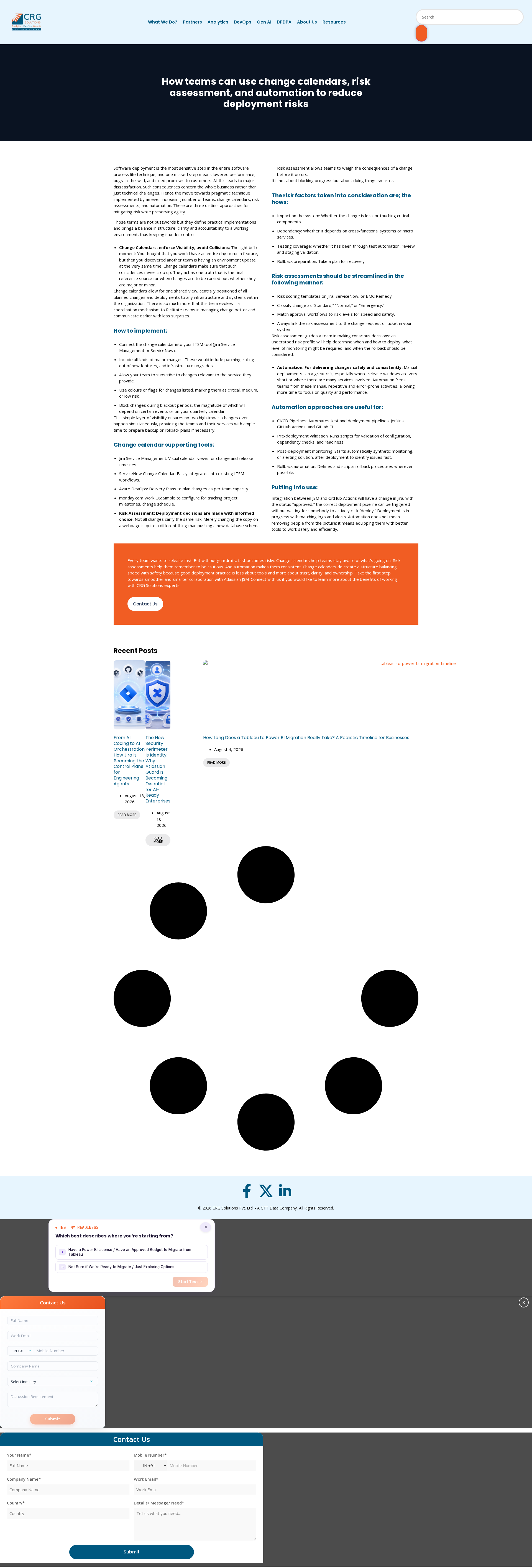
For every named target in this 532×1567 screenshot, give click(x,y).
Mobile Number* (150, 1455)
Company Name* (24, 1479)
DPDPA (284, 22)
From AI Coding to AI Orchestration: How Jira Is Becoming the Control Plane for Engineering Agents (129, 760)
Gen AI (264, 22)
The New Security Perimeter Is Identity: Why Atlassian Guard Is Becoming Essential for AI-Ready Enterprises (157, 769)
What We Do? (162, 22)
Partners (192, 22)
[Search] (421, 33)
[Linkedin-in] (285, 1191)
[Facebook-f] (247, 1191)
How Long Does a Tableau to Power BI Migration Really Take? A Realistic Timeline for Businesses (306, 737)
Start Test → (190, 1281)
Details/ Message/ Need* (159, 1503)
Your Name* (19, 1455)
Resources (334, 22)
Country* (16, 1503)
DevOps (242, 22)
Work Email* (146, 1479)
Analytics (218, 22)
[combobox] (470, 17)
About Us (307, 22)
